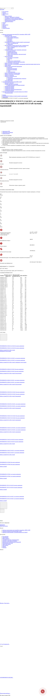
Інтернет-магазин (6, 28)
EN (0, 9)
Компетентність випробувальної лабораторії (14, 19)
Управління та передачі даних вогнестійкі (16, 61)
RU (3, 9)
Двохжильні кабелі (9, 92)
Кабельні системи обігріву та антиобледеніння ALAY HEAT (15, 91)
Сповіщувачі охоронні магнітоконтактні (13, 89)
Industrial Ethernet (8, 35)
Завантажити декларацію (7, 132)
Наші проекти (5, 24)
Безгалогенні (10, 77)
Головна (4, 94)
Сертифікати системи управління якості (13, 18)
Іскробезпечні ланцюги (12, 52)
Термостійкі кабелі (9, 80)
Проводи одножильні (9, 75)
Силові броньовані (11, 71)
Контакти (4, 27)
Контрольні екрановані (12, 69)
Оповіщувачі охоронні (9, 86)
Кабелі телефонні (11, 47)
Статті (3, 23)
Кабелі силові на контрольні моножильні (13, 66)
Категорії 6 (9, 39)
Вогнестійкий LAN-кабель (12, 37)
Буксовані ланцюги (11, 50)
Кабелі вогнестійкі (9, 56)
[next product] (3, 505)
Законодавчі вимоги (9, 21)
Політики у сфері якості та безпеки (12, 17)
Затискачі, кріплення (9, 82)
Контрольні (9, 58)
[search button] (13, 8)
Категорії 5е (9, 38)
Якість (3, 14)
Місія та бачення (8, 16)
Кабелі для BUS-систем (12, 53)
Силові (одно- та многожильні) (13, 60)
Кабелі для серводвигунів (12, 43)
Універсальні (10, 44)
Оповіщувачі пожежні (9, 87)
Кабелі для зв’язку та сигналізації (12, 63)
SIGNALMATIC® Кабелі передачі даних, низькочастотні (17, 45)
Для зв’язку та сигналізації (12, 57)
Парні (8, 59)
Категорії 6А (10, 41)
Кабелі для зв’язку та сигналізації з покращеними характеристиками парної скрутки (22, 64)
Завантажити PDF (6, 131)
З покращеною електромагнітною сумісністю (16, 78)
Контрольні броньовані (12, 68)
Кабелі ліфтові (8, 65)
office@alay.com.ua (4, 525)
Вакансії (4, 25)
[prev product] (3, 337)
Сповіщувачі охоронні (9, 88)
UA (2, 9)
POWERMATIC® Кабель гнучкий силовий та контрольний (17, 42)
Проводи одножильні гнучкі (11, 76)
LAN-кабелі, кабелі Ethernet (10, 36)
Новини (4, 22)
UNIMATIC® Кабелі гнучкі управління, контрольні (15, 49)
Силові (8, 70)
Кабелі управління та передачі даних (12, 73)
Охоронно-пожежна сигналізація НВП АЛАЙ (12, 81)
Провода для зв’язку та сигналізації (12, 74)
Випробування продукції (10, 20)
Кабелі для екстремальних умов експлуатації (16, 46)
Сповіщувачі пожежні (9, 90)
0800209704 (2, 524)
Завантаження (5, 13)
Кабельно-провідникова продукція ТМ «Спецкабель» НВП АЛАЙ (16, 34)
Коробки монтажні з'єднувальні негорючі (16, 85)
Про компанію (5, 11)
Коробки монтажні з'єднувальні (11, 84)
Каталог (4, 12)
